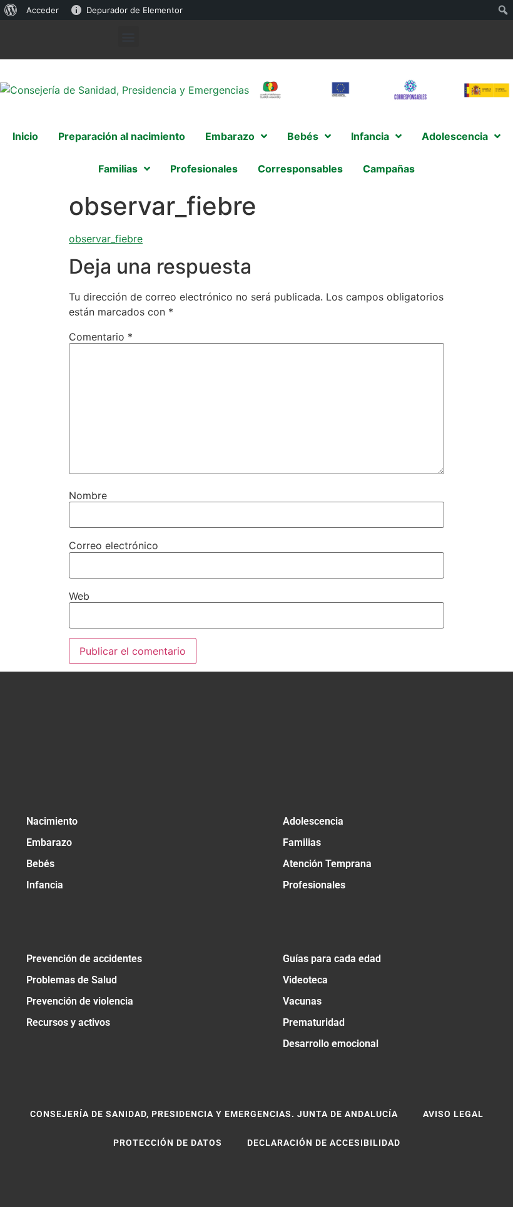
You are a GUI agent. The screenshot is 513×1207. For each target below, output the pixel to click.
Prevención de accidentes (84, 959)
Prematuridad (314, 1022)
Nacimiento (52, 821)
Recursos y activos (68, 1022)
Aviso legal (453, 1114)
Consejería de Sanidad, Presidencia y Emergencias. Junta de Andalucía (214, 1114)
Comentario (101, 337)
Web (79, 596)
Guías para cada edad (332, 959)
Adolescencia (313, 821)
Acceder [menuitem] (42, 10)
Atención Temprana (327, 864)
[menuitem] (11, 10)
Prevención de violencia (79, 1001)
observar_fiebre (106, 238)
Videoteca (305, 980)
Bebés (40, 864)
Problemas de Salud (71, 980)
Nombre (88, 495)
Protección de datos (167, 1143)
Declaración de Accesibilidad (323, 1143)
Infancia (44, 885)
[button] (128, 36)
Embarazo (49, 842)
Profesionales (314, 885)
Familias (302, 842)
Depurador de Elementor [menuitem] (134, 10)
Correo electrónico (113, 545)
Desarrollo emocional (330, 1044)
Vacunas (302, 1001)
